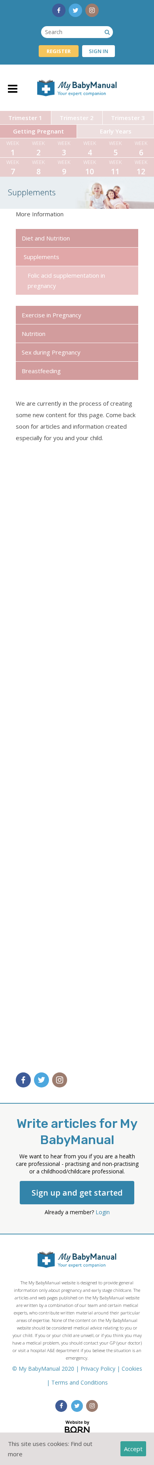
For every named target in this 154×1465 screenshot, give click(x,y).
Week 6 (141, 148)
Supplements (41, 257)
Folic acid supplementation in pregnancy (66, 280)
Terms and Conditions (79, 1382)
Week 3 (64, 148)
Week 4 (89, 148)
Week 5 (115, 148)
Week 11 (115, 167)
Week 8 (38, 167)
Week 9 (64, 167)
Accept (133, 1449)
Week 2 (38, 148)
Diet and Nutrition (46, 238)
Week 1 (12, 148)
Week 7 (12, 167)
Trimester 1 (25, 118)
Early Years (115, 131)
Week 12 (141, 167)
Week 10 (89, 167)
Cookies (132, 1368)
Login (103, 1212)
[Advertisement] (77, 754)
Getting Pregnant (38, 131)
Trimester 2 (77, 118)
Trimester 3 (128, 118)
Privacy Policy (98, 1368)
